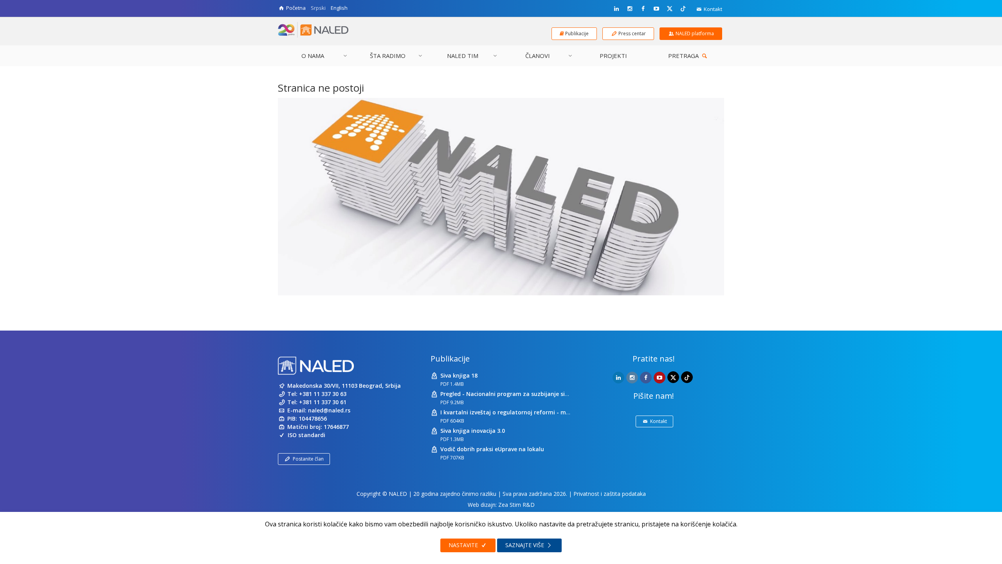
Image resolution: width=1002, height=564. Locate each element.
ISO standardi (306, 435)
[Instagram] (630, 8)
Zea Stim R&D (516, 504)
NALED (398, 493)
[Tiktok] (683, 8)
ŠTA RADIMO (387, 56)
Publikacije (450, 358)
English (339, 7)
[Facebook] (643, 8)
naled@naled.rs (329, 410)
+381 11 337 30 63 (322, 394)
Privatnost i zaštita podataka (609, 493)
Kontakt (712, 9)
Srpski (318, 7)
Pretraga (684, 56)
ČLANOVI (537, 56)
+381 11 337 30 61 (322, 402)
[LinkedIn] (616, 8)
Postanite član (308, 459)
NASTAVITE (464, 545)
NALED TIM (462, 56)
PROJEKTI (613, 56)
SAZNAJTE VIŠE (525, 545)
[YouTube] (656, 8)
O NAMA (312, 56)
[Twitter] (670, 8)
